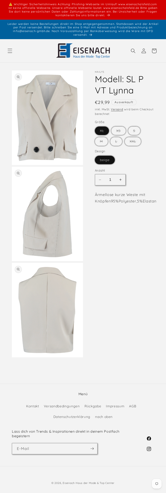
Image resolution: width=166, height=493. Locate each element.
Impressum (115, 406)
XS (121, 131)
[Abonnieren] (92, 448)
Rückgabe (93, 406)
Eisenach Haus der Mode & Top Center (89, 483)
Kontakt (32, 406)
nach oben (104, 417)
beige (107, 161)
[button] (10, 51)
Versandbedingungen (62, 406)
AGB (132, 406)
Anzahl (100, 170)
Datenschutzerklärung (71, 417)
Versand (117, 109)
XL (104, 131)
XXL (135, 142)
